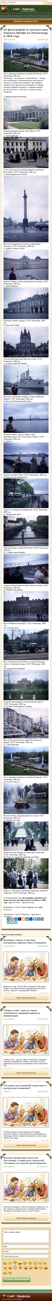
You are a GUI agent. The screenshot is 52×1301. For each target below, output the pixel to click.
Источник (7, 909)
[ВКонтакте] (8, 918)
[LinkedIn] (27, 918)
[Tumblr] (38, 918)
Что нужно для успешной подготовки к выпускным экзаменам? (25, 1086)
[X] (19, 918)
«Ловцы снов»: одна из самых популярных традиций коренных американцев (21, 1013)
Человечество (43, 39)
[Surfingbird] (34, 918)
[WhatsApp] (8, 922)
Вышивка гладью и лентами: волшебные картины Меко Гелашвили (24, 941)
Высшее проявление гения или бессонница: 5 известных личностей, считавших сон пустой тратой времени (24, 1160)
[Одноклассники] (12, 918)
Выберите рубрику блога (26, 21)
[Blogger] (23, 918)
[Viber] (42, 918)
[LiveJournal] (30, 918)
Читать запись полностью (26, 998)
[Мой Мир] (15, 918)
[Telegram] (15, 922)
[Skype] (12, 922)
